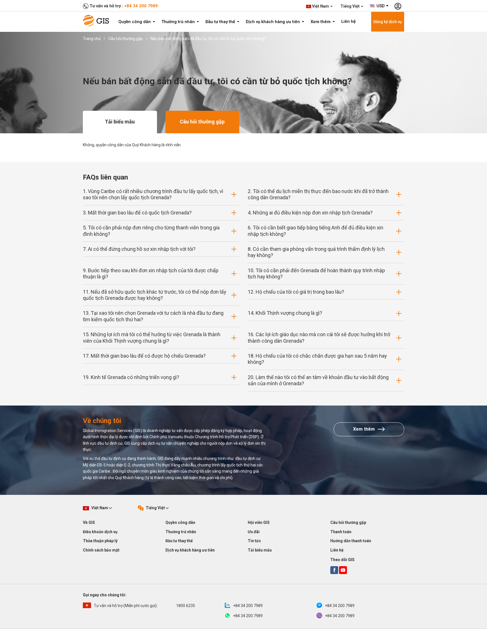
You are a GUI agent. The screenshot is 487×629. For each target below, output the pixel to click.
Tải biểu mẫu (120, 122)
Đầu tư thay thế (220, 21)
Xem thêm (321, 21)
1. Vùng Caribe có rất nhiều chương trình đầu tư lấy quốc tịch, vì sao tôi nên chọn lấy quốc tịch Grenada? (153, 194)
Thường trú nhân (178, 21)
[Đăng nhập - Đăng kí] (397, 5)
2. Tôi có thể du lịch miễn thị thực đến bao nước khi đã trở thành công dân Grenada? (318, 194)
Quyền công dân (135, 21)
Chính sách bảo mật (101, 550)
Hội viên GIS (259, 522)
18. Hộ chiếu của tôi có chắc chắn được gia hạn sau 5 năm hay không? (317, 359)
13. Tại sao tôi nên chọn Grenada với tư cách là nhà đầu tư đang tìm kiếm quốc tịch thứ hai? (153, 316)
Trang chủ (92, 38)
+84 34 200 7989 (141, 5)
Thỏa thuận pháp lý (100, 541)
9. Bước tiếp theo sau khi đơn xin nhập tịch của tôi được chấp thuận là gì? (150, 273)
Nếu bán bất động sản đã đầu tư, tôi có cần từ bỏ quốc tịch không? (208, 38)
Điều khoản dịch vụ (100, 532)
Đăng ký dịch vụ (387, 21)
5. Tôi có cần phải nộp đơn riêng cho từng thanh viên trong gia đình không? (151, 231)
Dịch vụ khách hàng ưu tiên (273, 21)
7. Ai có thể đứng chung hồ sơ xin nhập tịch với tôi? (139, 249)
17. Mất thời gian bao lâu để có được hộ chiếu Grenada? (144, 356)
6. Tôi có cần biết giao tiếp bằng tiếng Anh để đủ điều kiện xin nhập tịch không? (315, 231)
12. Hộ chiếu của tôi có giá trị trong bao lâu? (296, 292)
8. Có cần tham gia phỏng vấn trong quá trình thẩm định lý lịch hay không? (316, 252)
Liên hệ (348, 21)
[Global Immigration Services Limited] (98, 21)
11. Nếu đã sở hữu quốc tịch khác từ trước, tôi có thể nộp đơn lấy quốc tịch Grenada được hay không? (154, 295)
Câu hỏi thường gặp (125, 38)
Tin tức (254, 541)
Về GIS (89, 522)
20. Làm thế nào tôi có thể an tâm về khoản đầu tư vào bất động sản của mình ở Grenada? (318, 380)
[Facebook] (334, 570)
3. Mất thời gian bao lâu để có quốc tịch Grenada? (137, 213)
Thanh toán (340, 532)
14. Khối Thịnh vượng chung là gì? (285, 313)
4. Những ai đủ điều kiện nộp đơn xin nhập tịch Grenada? (310, 213)
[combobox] (379, 6)
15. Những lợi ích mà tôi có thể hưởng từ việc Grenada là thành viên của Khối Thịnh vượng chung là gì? (151, 337)
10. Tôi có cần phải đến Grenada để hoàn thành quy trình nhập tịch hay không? (316, 273)
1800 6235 (144, 605)
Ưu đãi (254, 532)
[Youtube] (343, 570)
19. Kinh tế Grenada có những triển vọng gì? (131, 377)
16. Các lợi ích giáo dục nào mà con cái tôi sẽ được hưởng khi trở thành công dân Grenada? (319, 337)
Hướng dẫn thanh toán (350, 541)
